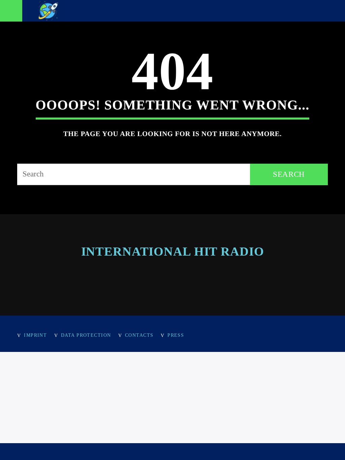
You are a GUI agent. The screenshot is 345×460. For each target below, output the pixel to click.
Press (175, 335)
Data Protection (86, 335)
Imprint (35, 335)
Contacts (139, 335)
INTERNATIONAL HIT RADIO (172, 252)
